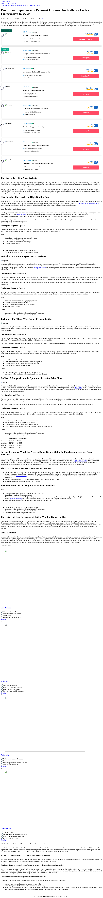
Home (3, 5)
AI (39, 5)
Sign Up (3, 619)
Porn (33, 5)
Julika (42, 19)
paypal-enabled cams (80, 461)
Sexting (25, 5)
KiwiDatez (78, 388)
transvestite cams (21, 476)
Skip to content (5, 2)
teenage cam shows (40, 268)
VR (37, 5)
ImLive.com (6, 828)
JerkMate (5, 755)
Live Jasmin (6, 608)
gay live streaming (16, 498)
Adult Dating (18, 5)
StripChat (5, 681)
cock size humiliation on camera (89, 203)
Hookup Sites (9, 5)
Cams (30, 5)
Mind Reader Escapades (8, 3)
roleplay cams (21, 214)
